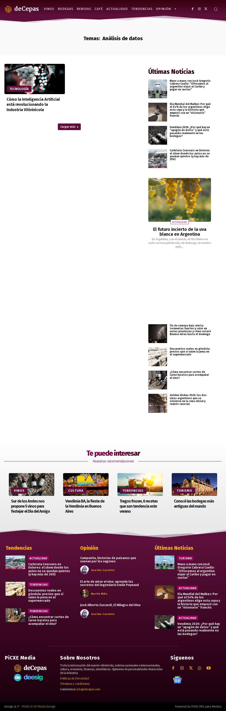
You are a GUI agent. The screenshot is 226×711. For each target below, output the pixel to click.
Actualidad (179, 222)
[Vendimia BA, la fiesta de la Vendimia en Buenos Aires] (86, 484)
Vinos (19, 491)
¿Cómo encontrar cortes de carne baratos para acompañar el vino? (189, 374)
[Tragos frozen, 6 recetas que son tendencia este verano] (140, 484)
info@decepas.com (88, 689)
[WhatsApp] (200, 668)
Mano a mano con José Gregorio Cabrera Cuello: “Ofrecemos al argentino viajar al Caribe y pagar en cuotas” (190, 85)
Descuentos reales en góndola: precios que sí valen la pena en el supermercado (190, 351)
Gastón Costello (103, 570)
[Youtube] (208, 668)
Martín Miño (99, 593)
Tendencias (132, 491)
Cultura (75, 491)
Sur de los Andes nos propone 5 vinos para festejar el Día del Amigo (30, 506)
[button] (216, 9)
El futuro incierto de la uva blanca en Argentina (179, 232)
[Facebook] (192, 9)
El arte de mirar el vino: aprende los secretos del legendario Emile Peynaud (109, 583)
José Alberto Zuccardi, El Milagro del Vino (110, 605)
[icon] (177, 680)
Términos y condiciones (75, 683)
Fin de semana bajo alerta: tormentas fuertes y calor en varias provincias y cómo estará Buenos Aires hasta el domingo (190, 330)
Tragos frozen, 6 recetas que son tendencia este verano (139, 506)
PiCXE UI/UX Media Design (38, 706)
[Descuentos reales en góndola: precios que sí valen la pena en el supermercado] (157, 356)
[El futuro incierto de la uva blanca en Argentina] (179, 200)
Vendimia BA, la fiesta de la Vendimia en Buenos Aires (84, 506)
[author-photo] (85, 570)
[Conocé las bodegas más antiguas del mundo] (194, 484)
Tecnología (19, 89)
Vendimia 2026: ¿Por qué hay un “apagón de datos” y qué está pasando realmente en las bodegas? (190, 132)
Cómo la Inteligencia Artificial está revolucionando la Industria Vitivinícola (33, 104)
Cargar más (67, 126)
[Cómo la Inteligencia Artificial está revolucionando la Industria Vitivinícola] (34, 79)
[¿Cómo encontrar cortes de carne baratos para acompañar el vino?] (157, 380)
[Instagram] (199, 9)
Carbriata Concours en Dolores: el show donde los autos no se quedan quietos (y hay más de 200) (190, 155)
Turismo (184, 491)
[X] (206, 9)
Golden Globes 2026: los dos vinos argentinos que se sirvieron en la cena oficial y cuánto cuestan (188, 400)
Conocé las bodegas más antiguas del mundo (194, 504)
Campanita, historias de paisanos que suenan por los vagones (108, 559)
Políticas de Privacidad (74, 678)
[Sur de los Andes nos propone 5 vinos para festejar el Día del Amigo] (31, 484)
